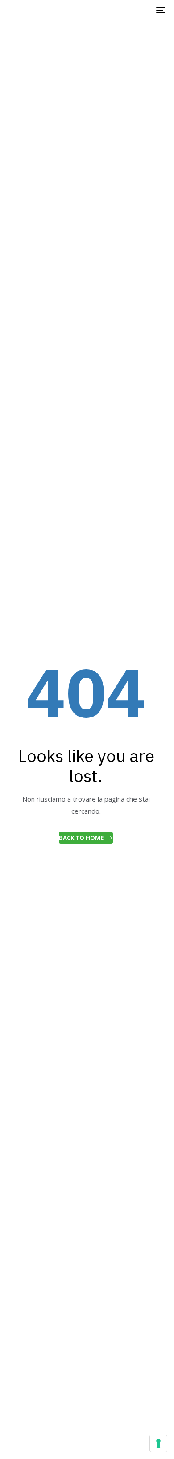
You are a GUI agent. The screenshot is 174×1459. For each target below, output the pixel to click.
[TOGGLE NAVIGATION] (139, 10)
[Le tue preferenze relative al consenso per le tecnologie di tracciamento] (158, 1443)
